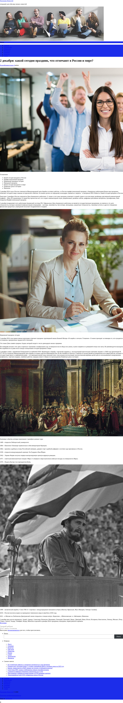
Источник (3, 623)
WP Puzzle (8, 699)
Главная (6, 45)
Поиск (6, 633)
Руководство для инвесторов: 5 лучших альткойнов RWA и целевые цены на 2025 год (36, 666)
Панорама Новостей (6, 1)
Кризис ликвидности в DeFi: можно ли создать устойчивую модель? (30, 668)
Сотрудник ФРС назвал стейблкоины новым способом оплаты (28, 670)
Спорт (6, 56)
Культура (7, 54)
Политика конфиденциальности (10, 695)
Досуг (10, 644)
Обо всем (11, 649)
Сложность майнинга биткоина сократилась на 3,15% (25, 671)
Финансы (7, 51)
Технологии (8, 47)
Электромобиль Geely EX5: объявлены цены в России (25, 675)
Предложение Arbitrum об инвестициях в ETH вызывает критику (29, 673)
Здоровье (7, 52)
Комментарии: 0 (9, 65)
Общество (7, 49)
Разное (2, 65)
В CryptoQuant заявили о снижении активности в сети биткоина (29, 664)
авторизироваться (13, 630)
